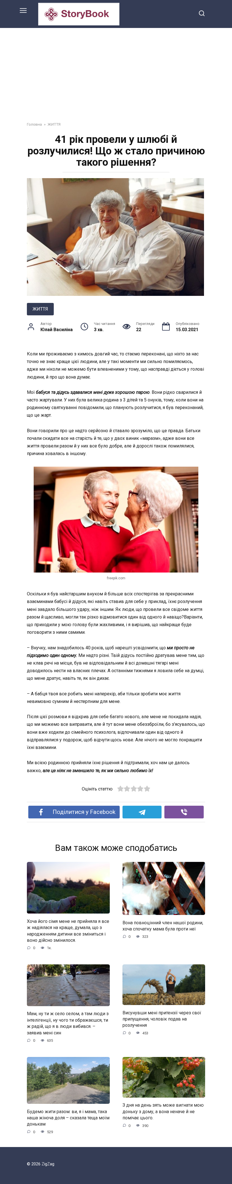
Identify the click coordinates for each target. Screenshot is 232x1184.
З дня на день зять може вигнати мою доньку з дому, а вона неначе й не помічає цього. (163, 1111)
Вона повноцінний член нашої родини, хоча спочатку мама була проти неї (163, 925)
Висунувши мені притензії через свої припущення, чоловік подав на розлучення (162, 1019)
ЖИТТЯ (40, 309)
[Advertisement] (116, 70)
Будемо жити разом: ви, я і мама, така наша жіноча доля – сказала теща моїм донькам (68, 1118)
